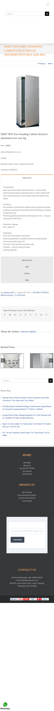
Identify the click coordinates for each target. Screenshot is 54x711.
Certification (27, 474)
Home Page (27, 501)
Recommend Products (27, 495)
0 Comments (20, 295)
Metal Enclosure (7, 295)
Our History (27, 471)
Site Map (27, 463)
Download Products (27, 498)
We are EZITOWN (27, 468)
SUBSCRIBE (17, 540)
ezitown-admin (9, 293)
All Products (27, 492)
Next (50, 63)
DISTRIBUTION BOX (41, 293)
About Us (27, 465)
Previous (42, 63)
